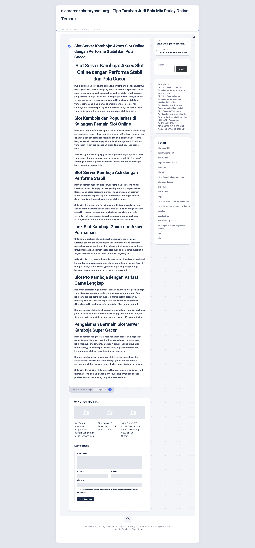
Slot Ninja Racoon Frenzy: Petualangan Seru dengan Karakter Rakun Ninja (169, 99)
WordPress (126, 529)
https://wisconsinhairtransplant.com (174, 201)
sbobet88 (162, 167)
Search (161, 65)
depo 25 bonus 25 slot (167, 163)
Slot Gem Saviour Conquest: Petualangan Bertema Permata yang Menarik (171, 90)
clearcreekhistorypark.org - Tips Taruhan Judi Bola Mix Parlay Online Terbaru (124, 14)
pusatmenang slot (166, 153)
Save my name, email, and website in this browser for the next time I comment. (108, 491)
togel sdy (162, 211)
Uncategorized (100, 390)
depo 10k (162, 187)
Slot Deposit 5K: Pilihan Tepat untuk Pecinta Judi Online (107, 426)
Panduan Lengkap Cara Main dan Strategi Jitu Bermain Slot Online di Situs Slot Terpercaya (172, 117)
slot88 (161, 172)
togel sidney (163, 216)
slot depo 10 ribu (165, 182)
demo (160, 233)
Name (80, 471)
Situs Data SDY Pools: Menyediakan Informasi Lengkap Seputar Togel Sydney (131, 429)
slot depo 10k (164, 148)
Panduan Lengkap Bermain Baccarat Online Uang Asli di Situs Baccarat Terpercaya (170, 108)
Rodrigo (88, 389)
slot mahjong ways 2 (167, 221)
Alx (142, 529)
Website (80, 480)
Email (114, 471)
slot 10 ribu (163, 158)
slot (160, 238)
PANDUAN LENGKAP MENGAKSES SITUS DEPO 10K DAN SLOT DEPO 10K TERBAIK (171, 126)
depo (160, 197)
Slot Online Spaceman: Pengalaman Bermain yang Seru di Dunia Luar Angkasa (84, 429)
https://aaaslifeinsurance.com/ (171, 177)
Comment (82, 454)
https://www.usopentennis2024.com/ (174, 206)
